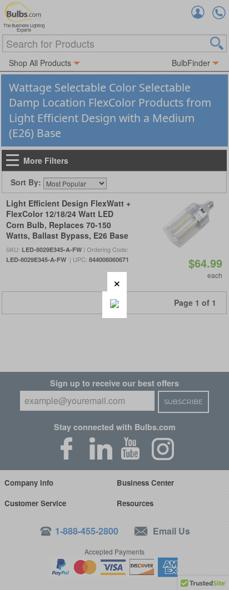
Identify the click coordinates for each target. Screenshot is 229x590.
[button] (117, 281)
